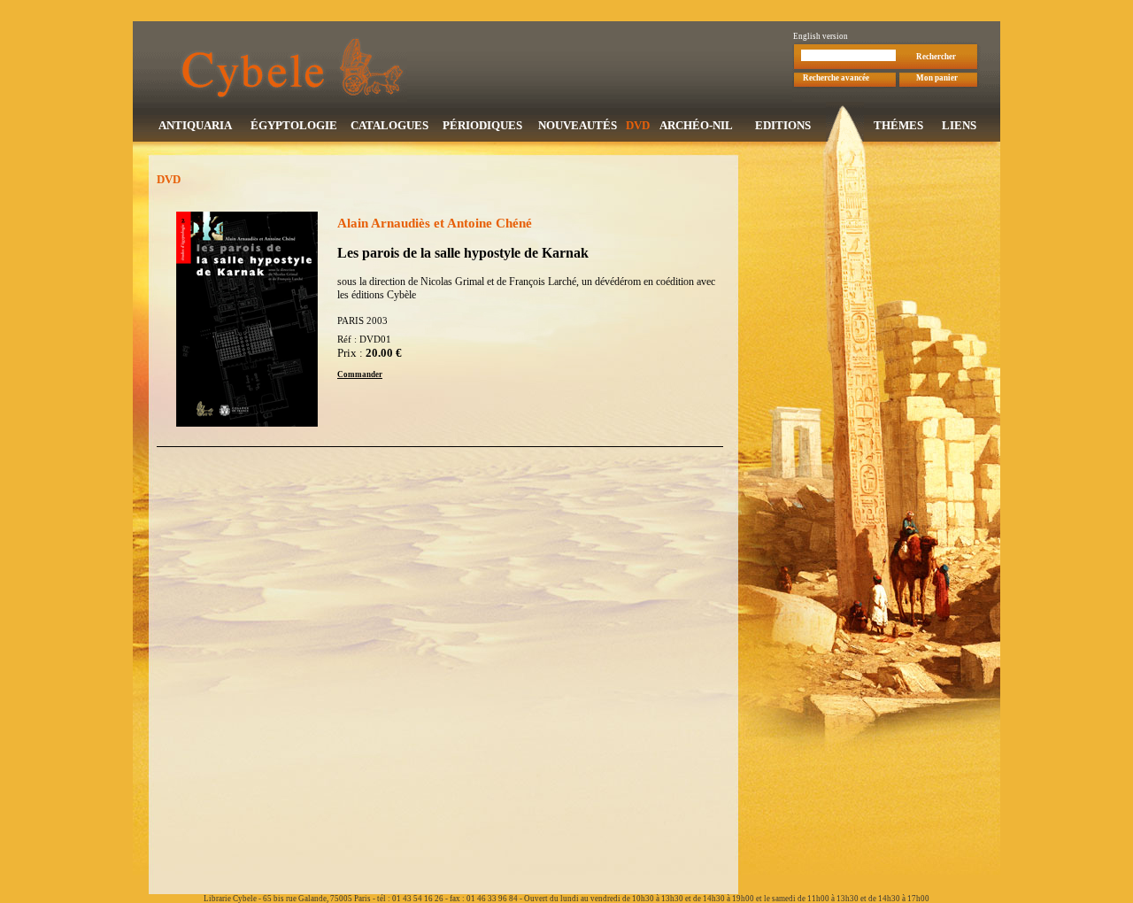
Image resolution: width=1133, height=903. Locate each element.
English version (820, 36)
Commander (359, 374)
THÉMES (898, 125)
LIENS (959, 125)
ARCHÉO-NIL (696, 125)
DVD (638, 125)
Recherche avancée (836, 77)
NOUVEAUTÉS (577, 125)
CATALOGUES (389, 125)
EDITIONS (783, 125)
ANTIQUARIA (195, 125)
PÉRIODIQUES (482, 125)
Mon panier (937, 77)
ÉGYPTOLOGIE (293, 125)
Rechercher (936, 56)
